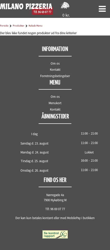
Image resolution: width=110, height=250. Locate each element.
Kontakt (55, 69)
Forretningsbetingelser (55, 76)
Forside (4, 25)
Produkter (18, 25)
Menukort (55, 103)
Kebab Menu (35, 25)
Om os (55, 63)
